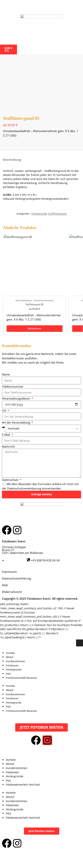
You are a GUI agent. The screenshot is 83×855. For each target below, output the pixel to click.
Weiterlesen (34, 328)
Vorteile (10, 653)
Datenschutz (10, 480)
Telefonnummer (12, 386)
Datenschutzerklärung (16, 578)
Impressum (9, 572)
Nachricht (8, 446)
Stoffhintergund (57, 213)
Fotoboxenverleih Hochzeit (23, 784)
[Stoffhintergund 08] (34, 265)
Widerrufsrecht (12, 592)
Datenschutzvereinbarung (24, 488)
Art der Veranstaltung (16, 422)
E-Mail (6, 434)
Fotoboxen (12, 665)
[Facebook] (7, 530)
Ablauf (9, 657)
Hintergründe (39, 213)
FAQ (8, 673)
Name (6, 374)
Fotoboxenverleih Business (21, 677)
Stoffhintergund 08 (34, 304)
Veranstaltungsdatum (16, 398)
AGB (5, 585)
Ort (4, 410)
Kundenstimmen (15, 661)
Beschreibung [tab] (12, 160)
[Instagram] (17, 530)
